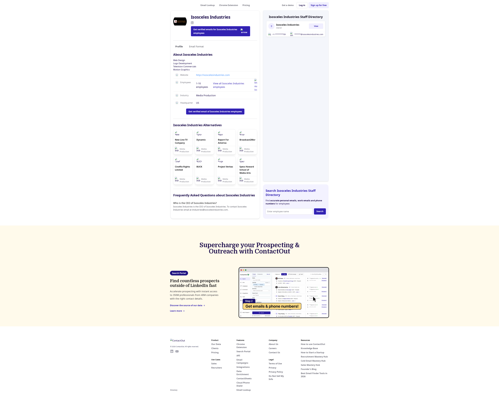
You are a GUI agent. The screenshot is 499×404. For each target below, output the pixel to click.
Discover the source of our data (186, 305)
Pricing (246, 5)
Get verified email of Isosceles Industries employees (215, 111)
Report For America (223, 141)
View (316, 26)
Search (319, 211)
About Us (273, 344)
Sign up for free (319, 5)
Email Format (196, 46)
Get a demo (288, 5)
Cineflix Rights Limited (182, 168)
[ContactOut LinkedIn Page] (171, 369)
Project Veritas (225, 166)
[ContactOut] (183, 5)
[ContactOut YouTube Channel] (177, 369)
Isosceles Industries (287, 24)
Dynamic (201, 139)
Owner (279, 28)
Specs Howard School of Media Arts (246, 169)
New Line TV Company (181, 141)
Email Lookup (208, 5)
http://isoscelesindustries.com (213, 75)
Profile (179, 46)
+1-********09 (279, 34)
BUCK (199, 166)
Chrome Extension (228, 5)
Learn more (176, 310)
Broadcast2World (247, 139)
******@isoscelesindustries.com (308, 34)
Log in (302, 5)
